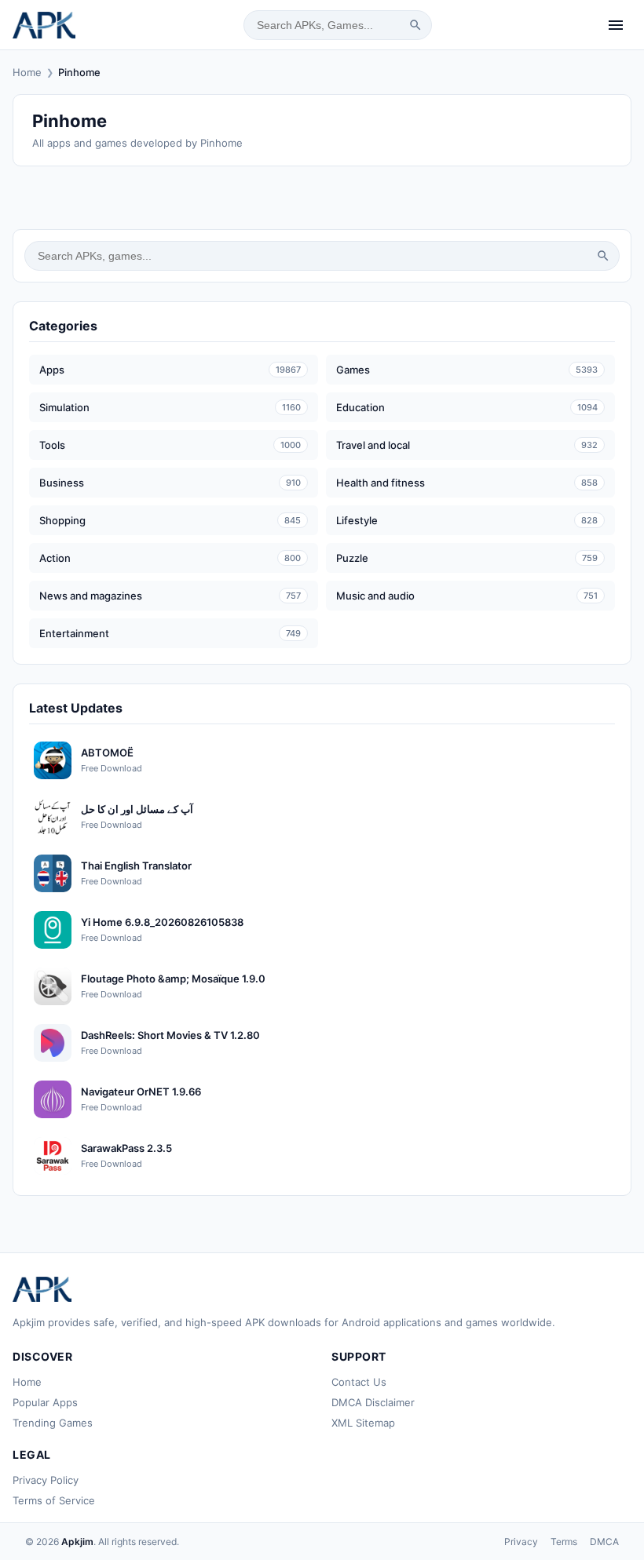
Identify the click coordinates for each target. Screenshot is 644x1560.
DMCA (604, 1541)
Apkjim (77, 1541)
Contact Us (358, 1382)
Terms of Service (54, 1500)
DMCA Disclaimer (373, 1402)
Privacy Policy (46, 1480)
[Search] (415, 25)
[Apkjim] (44, 25)
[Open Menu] (615, 25)
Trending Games (53, 1422)
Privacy (521, 1541)
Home (27, 72)
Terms (564, 1541)
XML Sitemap (363, 1422)
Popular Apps (45, 1402)
